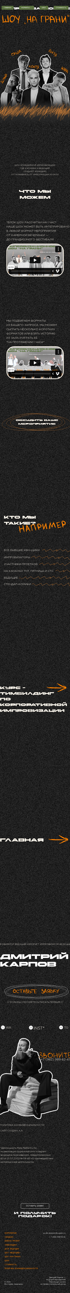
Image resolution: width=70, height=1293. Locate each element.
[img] (36, 991)
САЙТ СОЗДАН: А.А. (11, 1131)
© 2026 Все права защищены (13, 1283)
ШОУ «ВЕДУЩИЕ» (12, 1253)
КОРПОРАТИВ (11, 1233)
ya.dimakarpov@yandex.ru (54, 1233)
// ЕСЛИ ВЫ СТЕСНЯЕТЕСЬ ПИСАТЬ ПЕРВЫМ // (35, 1002)
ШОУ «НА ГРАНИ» (13, 1257)
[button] (61, 8)
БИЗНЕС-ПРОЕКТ (12, 1241)
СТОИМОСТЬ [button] (11, 1265)
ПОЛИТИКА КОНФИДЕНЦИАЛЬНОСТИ (22, 1125)
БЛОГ (7, 1261)
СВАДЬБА (9, 1237)
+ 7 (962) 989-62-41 (57, 1237)
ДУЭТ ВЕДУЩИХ (12, 1249)
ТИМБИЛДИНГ (11, 1245)
